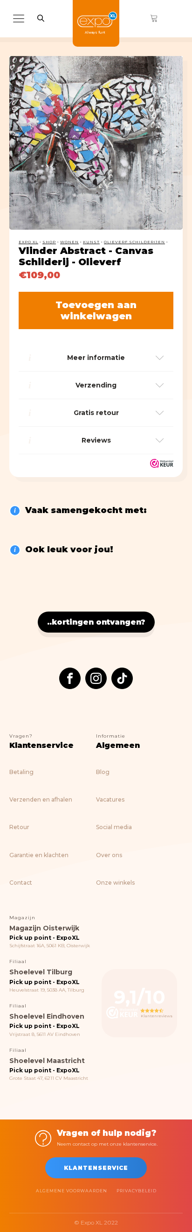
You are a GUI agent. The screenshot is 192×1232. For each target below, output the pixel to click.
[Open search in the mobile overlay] (40, 18)
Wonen (69, 241)
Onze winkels (115, 882)
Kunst (91, 241)
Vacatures (110, 799)
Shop (49, 241)
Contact (20, 882)
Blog (103, 771)
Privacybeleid (137, 1190)
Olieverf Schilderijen (134, 241)
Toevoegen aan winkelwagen (96, 310)
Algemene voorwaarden (71, 1190)
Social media (114, 827)
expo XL (28, 241)
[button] (166, 71)
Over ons (109, 855)
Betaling (21, 771)
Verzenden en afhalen (40, 799)
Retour (19, 827)
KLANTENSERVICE (96, 1167)
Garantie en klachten (39, 855)
